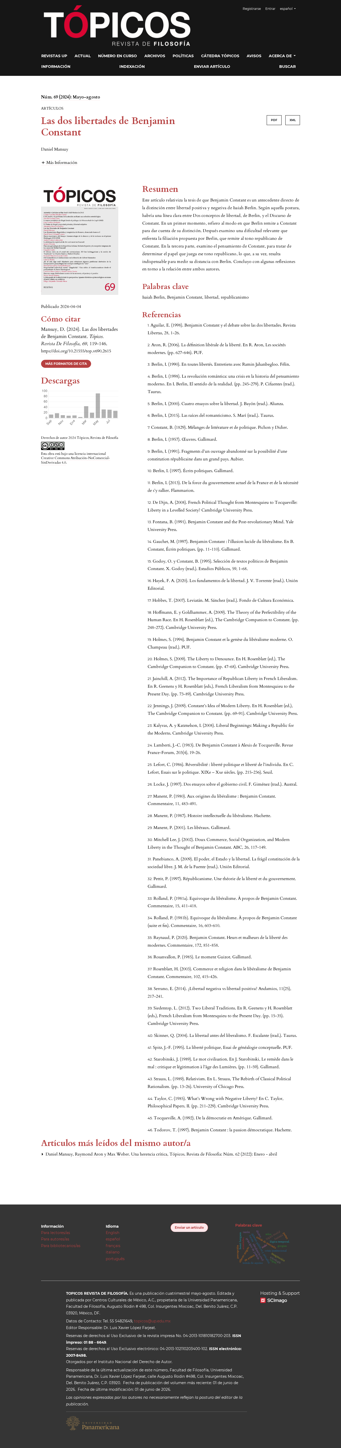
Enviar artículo (212, 66)
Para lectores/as (55, 1233)
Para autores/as (55, 1239)
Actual (83, 55)
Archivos (154, 55)
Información (55, 66)
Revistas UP (54, 55)
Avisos (254, 55)
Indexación (132, 66)
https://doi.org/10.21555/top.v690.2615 (76, 351)
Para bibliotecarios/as (60, 1246)
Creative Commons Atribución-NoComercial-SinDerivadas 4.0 (75, 460)
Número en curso (117, 55)
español (113, 1239)
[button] (59, 162)
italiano (113, 1252)
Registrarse (252, 9)
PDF (274, 120)
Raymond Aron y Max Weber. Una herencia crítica (121, 1154)
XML (293, 120)
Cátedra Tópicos (220, 55)
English (112, 1233)
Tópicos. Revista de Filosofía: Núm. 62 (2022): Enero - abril (223, 1154)
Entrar (270, 9)
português (115, 1259)
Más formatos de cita (66, 364)
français (113, 1246)
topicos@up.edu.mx (152, 1321)
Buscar (287, 66)
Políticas (183, 55)
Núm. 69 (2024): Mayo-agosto (70, 97)
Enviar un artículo (189, 1228)
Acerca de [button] (281, 55)
